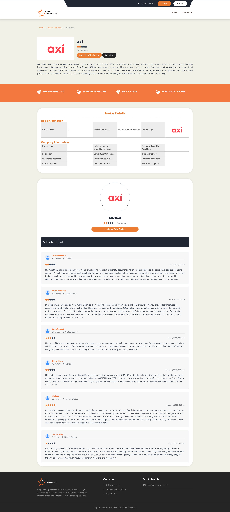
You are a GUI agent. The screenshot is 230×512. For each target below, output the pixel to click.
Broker (180, 3)
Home (174, 12)
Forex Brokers (54, 28)
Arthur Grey (57, 434)
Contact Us (111, 493)
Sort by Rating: (50, 242)
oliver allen (57, 361)
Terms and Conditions (116, 489)
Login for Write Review (89, 55)
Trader (164, 3)
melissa (55, 396)
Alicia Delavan (59, 290)
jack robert (58, 329)
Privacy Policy (112, 485)
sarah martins (59, 255)
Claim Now (109, 55)
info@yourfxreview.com (158, 485)
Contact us (187, 12)
